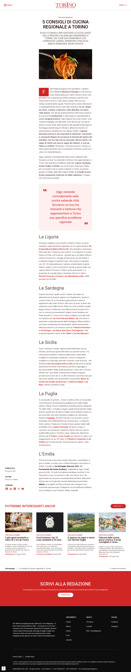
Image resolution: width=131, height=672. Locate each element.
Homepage (10, 568)
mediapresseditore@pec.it (89, 669)
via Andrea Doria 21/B (61, 363)
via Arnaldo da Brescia (55, 382)
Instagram (114, 626)
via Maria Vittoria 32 (59, 249)
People (68, 622)
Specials (69, 640)
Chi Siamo (89, 622)
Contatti (89, 626)
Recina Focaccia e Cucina (51, 276)
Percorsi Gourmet (66, 17)
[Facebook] (6, 489)
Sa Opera (57, 330)
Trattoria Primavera (81, 327)
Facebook (114, 622)
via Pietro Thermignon (72, 330)
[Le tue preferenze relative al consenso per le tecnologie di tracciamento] (4, 668)
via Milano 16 (72, 318)
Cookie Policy (29, 657)
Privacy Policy (17, 657)
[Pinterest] (14, 489)
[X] (18, 489)
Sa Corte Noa (59, 318)
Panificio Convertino (77, 439)
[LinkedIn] (10, 489)
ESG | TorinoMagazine (93, 631)
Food (68, 635)
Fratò (48, 363)
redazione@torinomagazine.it (69, 664)
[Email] (22, 489)
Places (68, 626)
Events (68, 631)
